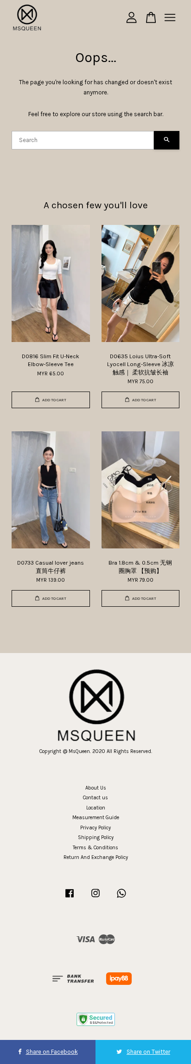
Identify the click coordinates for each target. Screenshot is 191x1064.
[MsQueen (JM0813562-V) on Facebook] (69, 898)
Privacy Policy (95, 828)
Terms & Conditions (95, 848)
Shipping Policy (96, 837)
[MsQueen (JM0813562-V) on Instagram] (95, 898)
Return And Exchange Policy (96, 857)
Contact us (95, 798)
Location (95, 808)
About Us (95, 788)
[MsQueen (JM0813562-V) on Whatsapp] (121, 898)
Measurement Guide (95, 818)
